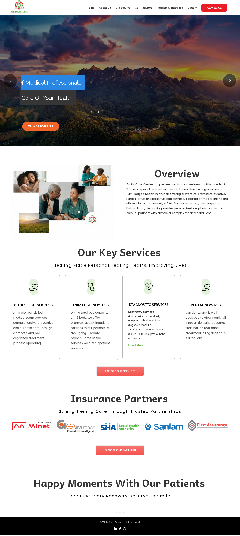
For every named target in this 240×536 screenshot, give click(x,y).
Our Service (122, 7)
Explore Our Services (120, 371)
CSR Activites (143, 7)
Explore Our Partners (120, 450)
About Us (105, 7)
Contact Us (214, 7)
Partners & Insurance (170, 7)
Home (90, 7)
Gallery (192, 7)
